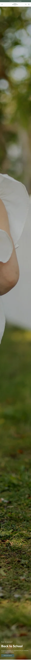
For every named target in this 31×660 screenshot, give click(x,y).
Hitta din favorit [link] (3, 7)
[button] (2, 4)
